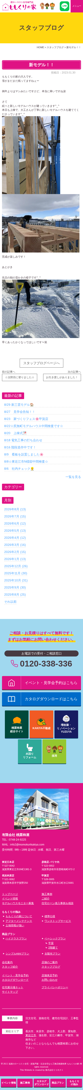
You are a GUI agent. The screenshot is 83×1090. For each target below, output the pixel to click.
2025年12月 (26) (16, 566)
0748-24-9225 (17, 839)
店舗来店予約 (50, 975)
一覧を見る (73, 477)
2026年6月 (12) (15, 523)
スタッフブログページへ (41, 363)
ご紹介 (46, 898)
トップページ (10, 894)
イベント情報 (10, 898)
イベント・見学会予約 (15, 975)
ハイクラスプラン (16, 938)
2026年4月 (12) (15, 537)
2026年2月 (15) (15, 552)
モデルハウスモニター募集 (18, 903)
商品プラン (58, 1082)
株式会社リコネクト (54, 1070)
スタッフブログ (51, 966)
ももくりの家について (19, 916)
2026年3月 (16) (15, 545)
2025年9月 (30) (15, 587)
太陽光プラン (52, 953)
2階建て (53, 947)
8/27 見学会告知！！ (19, 412)
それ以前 (10, 601)
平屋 (51, 943)
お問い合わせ (50, 979)
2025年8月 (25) (15, 594)
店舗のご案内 (50, 962)
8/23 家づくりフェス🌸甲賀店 (26, 419)
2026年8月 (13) (15, 509)
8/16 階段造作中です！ (20, 447)
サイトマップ (10, 991)
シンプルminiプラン (17, 953)
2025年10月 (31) (16, 580)
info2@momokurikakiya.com (27, 844)
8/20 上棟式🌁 (15, 433)
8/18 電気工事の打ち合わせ (23, 440)
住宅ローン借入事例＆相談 (57, 903)
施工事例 (47, 894)
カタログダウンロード (15, 979)
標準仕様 (49, 916)
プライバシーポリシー (55, 987)
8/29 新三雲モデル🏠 (19, 404)
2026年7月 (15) (15, 516)
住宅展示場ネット (12, 987)
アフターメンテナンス (19, 921)
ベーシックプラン (55, 938)
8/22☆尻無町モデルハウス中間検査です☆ (33, 426)
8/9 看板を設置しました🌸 (23, 454)
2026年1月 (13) (15, 559)
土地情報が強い (15, 925)
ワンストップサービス (57, 921)
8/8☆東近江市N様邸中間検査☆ (26, 461)
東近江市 (30, 1035)
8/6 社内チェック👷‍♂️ (19, 468)
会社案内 (7, 962)
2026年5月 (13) (15, 530)
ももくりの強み (74, 1083)
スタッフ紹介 (10, 966)
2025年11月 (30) (15, 573)
